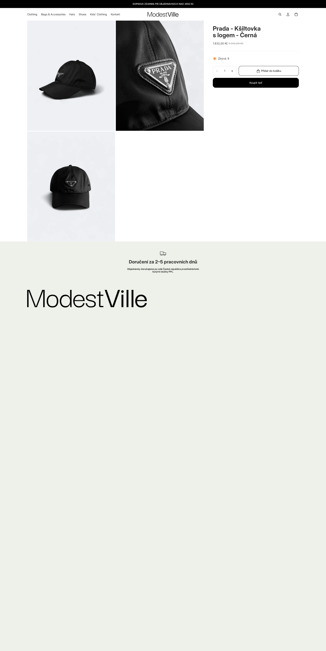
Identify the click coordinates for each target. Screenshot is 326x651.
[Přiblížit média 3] (71, 187)
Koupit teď (255, 82)
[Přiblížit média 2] (160, 76)
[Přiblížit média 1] (71, 76)
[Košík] (296, 14)
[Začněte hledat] (280, 14)
